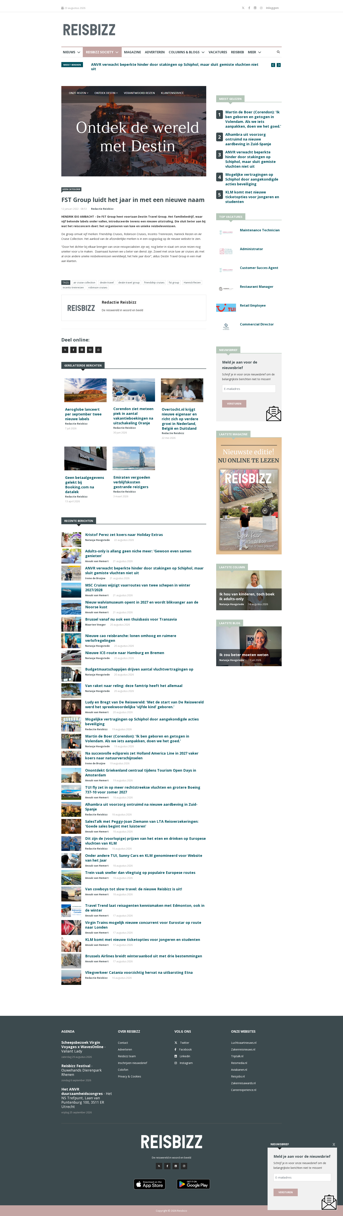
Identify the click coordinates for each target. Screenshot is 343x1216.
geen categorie (71, 189)
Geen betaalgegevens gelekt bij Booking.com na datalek (84, 484)
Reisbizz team (127, 1056)
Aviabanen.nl (239, 1070)
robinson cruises (97, 287)
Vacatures (218, 52)
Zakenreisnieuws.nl (243, 1049)
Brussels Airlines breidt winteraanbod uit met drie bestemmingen (143, 956)
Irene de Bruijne (95, 578)
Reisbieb (237, 52)
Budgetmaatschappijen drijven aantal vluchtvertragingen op (139, 669)
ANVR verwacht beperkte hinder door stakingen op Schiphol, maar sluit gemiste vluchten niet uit (250, 159)
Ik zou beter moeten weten (243, 654)
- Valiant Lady (83, 1046)
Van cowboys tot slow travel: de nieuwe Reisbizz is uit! (133, 889)
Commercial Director (257, 324)
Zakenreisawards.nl (243, 1083)
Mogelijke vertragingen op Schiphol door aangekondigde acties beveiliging (158, 64)
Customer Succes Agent (259, 268)
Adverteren (155, 52)
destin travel (107, 282)
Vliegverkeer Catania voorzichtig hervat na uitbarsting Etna (139, 972)
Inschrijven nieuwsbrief (132, 1063)
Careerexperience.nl (243, 1090)
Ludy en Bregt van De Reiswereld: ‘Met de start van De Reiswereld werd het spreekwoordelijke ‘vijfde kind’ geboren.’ (144, 704)
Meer (252, 52)
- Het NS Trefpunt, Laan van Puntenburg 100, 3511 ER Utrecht (86, 1098)
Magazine (132, 52)
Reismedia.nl (239, 1063)
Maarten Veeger (95, 624)
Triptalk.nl (237, 1056)
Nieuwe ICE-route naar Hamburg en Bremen (124, 652)
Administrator (251, 249)
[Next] (279, 65)
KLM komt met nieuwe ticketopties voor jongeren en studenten (142, 939)
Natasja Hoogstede (97, 540)
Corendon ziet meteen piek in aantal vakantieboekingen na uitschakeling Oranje (133, 415)
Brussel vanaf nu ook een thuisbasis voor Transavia (131, 619)
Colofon (123, 1070)
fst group (174, 282)
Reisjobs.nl (238, 1076)
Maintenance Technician (260, 230)
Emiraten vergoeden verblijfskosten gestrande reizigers (131, 482)
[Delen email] (90, 350)
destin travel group (129, 282)
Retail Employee (253, 305)
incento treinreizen (73, 287)
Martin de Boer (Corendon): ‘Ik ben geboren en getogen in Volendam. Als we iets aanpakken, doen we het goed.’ (137, 738)
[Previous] (273, 65)
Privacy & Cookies (129, 1076)
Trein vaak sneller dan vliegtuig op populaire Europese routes (140, 872)
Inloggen (272, 8)
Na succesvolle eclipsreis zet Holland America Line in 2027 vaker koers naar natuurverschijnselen (141, 755)
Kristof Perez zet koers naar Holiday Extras (124, 534)
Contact (123, 1043)
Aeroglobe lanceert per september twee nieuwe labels (83, 414)
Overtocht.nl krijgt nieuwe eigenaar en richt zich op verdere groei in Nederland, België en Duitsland (180, 419)
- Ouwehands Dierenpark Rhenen (81, 1070)
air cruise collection (84, 282)
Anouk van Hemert (97, 561)
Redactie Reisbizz (102, 208)
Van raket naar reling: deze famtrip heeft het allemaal (133, 685)
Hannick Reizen (192, 282)
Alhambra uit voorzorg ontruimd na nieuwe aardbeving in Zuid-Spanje (248, 139)
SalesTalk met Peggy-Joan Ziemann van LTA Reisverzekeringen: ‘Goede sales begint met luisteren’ (141, 824)
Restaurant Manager (256, 286)
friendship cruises (154, 282)
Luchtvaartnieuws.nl (243, 1043)
